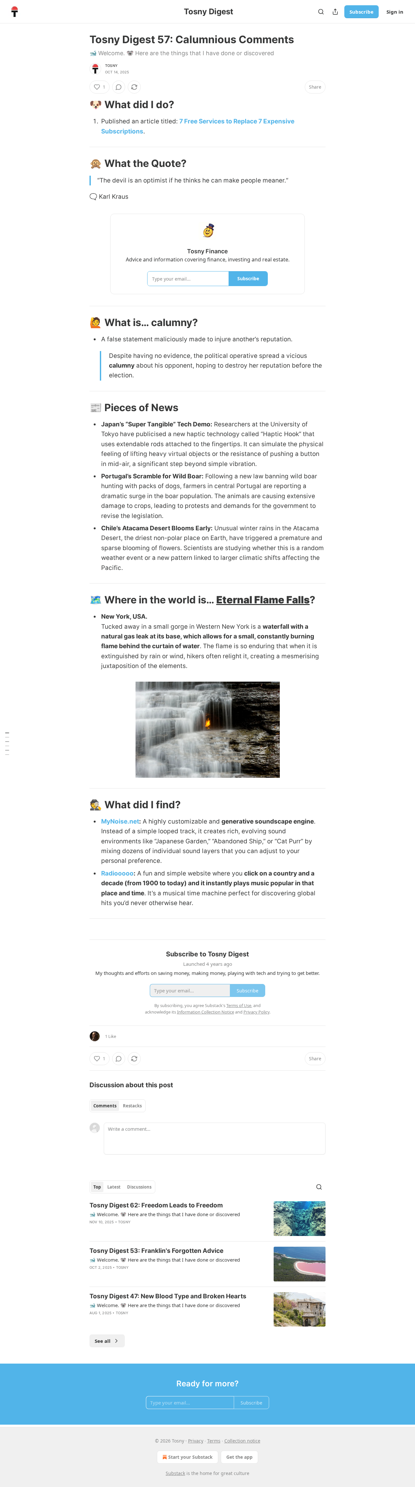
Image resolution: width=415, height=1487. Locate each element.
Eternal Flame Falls (263, 600)
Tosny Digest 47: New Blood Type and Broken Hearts (167, 1296)
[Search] (320, 11)
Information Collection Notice (205, 1012)
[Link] (80, 104)
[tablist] (117, 1105)
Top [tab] (97, 1187)
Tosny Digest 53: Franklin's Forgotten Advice (156, 1250)
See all (103, 1341)
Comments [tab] (104, 1106)
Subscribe (362, 11)
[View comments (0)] (118, 87)
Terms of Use (238, 1005)
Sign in (394, 11)
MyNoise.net (120, 821)
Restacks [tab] (132, 1106)
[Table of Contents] (7, 743)
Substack (175, 1473)
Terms (213, 1441)
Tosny (111, 65)
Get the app (239, 1457)
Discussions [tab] (139, 1187)
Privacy (195, 1441)
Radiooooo (117, 873)
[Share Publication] (335, 11)
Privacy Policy (256, 1012)
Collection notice (242, 1441)
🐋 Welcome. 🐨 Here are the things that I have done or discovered (164, 1214)
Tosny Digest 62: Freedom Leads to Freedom (156, 1205)
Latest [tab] (114, 1187)
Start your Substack (190, 1457)
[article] (207, 1219)
